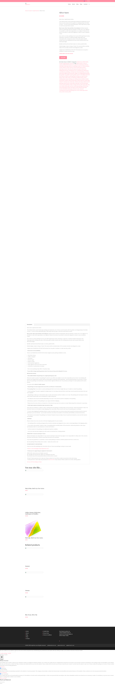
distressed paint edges (72, 73)
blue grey (74, 69)
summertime (85, 86)
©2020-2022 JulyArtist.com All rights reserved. (35, 645)
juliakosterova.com (51, 645)
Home (69, 4)
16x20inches (79, 62)
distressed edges (63, 73)
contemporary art (72, 70)
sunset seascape (71, 87)
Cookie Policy (46, 631)
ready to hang (73, 84)
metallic (83, 79)
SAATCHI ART (51, 459)
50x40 (86, 62)
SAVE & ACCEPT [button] (3, 678)
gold (85, 73)
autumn (71, 67)
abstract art (72, 64)
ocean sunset (62, 84)
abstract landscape (79, 64)
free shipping (81, 73)
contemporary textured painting (77, 72)
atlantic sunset (66, 67)
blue (71, 69)
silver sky (87, 84)
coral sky (87, 72)
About (73, 4)
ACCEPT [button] (9, 653)
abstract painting (73, 66)
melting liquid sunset (63, 79)
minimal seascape (79, 81)
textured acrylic (75, 89)
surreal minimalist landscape (65, 89)
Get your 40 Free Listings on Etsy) (34, 462)
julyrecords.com (61, 645)
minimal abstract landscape (83, 80)
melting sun (71, 79)
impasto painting (69, 76)
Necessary (3, 668)
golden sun (63, 74)
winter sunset (65, 91)
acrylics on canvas (81, 66)
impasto (63, 76)
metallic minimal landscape (70, 80)
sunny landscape (63, 87)
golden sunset (70, 74)
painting (67, 84)
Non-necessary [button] (3, 672)
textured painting (70, 90)
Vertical (71, 63)
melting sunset (77, 79)
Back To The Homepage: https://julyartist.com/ (38, 448)
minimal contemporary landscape (66, 81)
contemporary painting (64, 72)
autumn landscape (77, 67)
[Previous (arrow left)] (0, 683)
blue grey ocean (80, 69)
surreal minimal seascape (81, 87)
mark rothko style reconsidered (69, 77)
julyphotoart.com (70, 645)
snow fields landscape (64, 86)
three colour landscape (79, 90)
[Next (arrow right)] (1, 683)
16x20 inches (79, 63)
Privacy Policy (46, 633)
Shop (81, 4)
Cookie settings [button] (3, 653)
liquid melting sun (77, 76)
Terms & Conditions (47, 635)
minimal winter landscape (69, 83)
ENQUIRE (63, 57)
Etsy (69, 632)
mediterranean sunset (81, 77)
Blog (77, 4)
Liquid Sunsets (36, 10)
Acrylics (30, 10)
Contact (85, 4)
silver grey (83, 84)
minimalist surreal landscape (81, 83)
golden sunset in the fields (79, 74)
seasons (78, 84)
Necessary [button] (2, 666)
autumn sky (66, 69)
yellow (69, 91)
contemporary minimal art (82, 70)
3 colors (84, 63)
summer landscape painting (76, 86)
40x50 (83, 62)
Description (29, 324)
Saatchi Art (61, 634)
